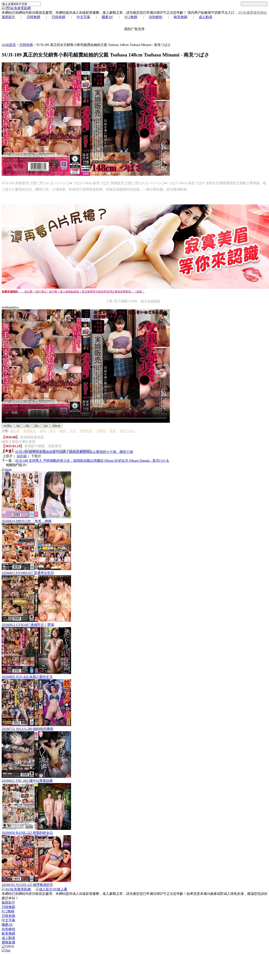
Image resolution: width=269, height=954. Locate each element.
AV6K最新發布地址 (252, 12)
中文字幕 (83, 17)
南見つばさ (127, 431)
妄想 (43, 431)
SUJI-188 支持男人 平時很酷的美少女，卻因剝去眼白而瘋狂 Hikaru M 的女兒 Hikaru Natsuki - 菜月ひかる (92, 460)
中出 (73, 431)
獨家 (63, 431)
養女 (53, 431)
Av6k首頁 (9, 45)
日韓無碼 (33, 17)
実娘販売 (29, 431)
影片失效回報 (150, 301)
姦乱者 (14, 431)
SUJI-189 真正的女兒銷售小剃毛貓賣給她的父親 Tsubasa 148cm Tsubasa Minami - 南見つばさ (103, 45)
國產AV (107, 17)
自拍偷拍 (155, 17)
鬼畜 (112, 431)
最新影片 (8, 17)
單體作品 (86, 431)
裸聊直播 (8, 942)
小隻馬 (101, 431)
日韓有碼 (58, 17)
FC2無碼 (131, 17)
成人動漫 (205, 17)
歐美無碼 (180, 17)
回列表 (22, 456)
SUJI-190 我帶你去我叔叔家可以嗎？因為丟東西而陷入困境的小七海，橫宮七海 (74, 452)
